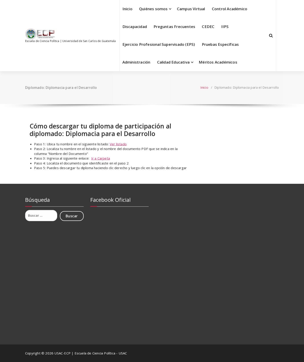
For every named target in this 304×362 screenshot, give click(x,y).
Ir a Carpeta (100, 158)
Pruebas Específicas (220, 44)
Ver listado (118, 144)
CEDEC (208, 26)
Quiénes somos (153, 8)
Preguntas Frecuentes (174, 26)
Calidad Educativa (173, 62)
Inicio (127, 8)
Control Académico (229, 8)
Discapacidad (134, 26)
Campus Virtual (191, 8)
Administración (136, 62)
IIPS (225, 26)
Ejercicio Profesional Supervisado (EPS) (158, 44)
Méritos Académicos (218, 62)
